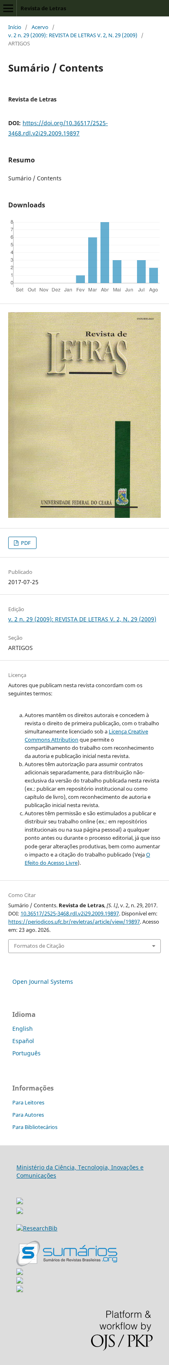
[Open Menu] (8, 8)
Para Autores (28, 1114)
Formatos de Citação (39, 945)
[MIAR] (19, 1199)
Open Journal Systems (42, 981)
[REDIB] (19, 1212)
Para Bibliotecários (34, 1127)
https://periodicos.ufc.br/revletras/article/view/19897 (74, 921)
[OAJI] (19, 1273)
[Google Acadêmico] (19, 1281)
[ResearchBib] (36, 1228)
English (22, 1028)
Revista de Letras (43, 8)
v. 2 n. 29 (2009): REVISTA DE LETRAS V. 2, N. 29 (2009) (72, 35)
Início (14, 27)
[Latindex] (19, 1290)
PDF (25, 542)
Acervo (40, 27)
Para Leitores (28, 1102)
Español (23, 1041)
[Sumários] (66, 1264)
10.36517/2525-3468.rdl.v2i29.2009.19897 (70, 913)
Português (26, 1053)
